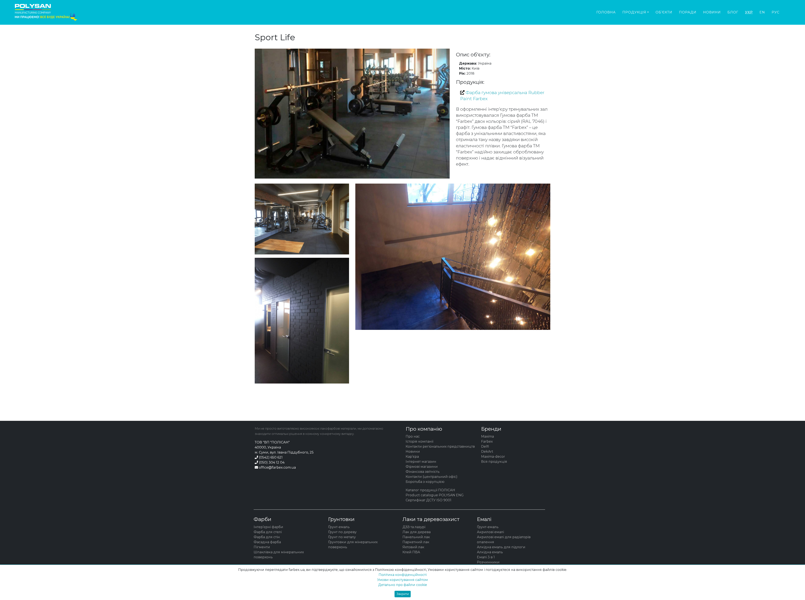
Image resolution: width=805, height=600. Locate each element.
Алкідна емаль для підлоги (501, 547)
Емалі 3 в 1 (486, 557)
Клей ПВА (411, 552)
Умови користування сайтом (402, 580)
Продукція (634, 12)
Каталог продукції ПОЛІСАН (430, 490)
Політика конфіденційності (403, 575)
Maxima (487, 436)
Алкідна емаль (490, 552)
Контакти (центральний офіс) (431, 477)
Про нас (413, 436)
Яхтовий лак (413, 547)
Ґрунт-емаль (339, 527)
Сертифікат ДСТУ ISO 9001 (428, 500)
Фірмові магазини (422, 467)
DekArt (487, 452)
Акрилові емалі (490, 532)
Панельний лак (416, 537)
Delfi (485, 446)
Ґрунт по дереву (342, 532)
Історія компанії (419, 441)
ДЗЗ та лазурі (413, 527)
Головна (606, 12)
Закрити (402, 594)
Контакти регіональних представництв (440, 446)
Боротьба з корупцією (425, 482)
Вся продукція (494, 462)
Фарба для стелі (268, 532)
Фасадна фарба (267, 542)
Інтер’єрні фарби (268, 527)
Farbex (487, 441)
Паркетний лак (415, 542)
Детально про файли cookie (402, 585)
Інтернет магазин (421, 462)
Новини (712, 12)
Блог (732, 12)
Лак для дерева (416, 532)
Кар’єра (412, 457)
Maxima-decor (493, 457)
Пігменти (262, 547)
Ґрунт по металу (342, 537)
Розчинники (488, 562)
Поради (687, 12)
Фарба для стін (267, 537)
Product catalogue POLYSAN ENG (435, 495)
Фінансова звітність (423, 472)
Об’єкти (664, 12)
